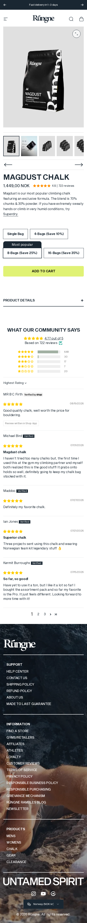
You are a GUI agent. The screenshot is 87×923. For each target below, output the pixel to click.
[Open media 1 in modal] (76, 34)
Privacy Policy (19, 777)
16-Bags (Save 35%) (64, 253)
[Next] (82, 5)
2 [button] (38, 614)
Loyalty (13, 757)
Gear (11, 856)
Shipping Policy (20, 685)
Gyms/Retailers (20, 738)
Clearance (16, 862)
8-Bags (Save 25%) (22, 253)
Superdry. (10, 214)
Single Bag (15, 234)
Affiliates (15, 744)
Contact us (16, 678)
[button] (41, 185)
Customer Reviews (23, 764)
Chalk (11, 849)
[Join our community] (53, 893)
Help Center (17, 672)
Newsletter (17, 809)
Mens (11, 836)
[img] (12, 404)
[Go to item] (11, 146)
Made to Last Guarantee (28, 704)
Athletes (14, 751)
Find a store (17, 731)
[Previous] (4, 5)
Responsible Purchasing (28, 789)
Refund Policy (19, 691)
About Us (14, 697)
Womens (13, 843)
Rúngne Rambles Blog (26, 802)
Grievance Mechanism (25, 796)
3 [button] (45, 614)
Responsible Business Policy (32, 783)
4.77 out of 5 (54, 338)
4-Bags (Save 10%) (49, 234)
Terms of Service (21, 770)
